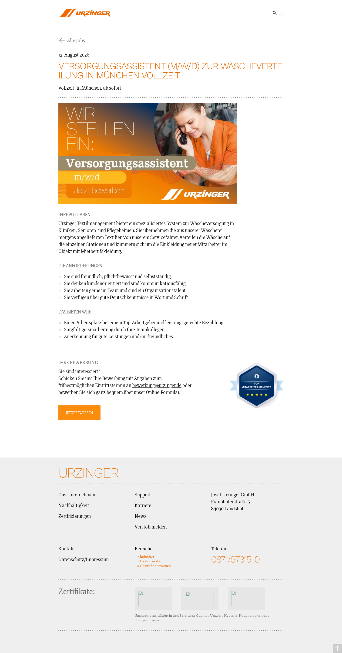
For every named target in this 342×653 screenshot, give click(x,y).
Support (143, 495)
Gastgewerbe (150, 561)
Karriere (143, 505)
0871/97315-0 (235, 559)
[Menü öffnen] (280, 13)
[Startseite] (84, 13)
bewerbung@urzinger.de (156, 385)
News (140, 516)
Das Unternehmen (76, 495)
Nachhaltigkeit (73, 505)
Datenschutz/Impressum (83, 559)
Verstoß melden (151, 527)
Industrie (147, 557)
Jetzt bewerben (79, 413)
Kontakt (66, 549)
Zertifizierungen (74, 516)
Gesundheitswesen (155, 566)
